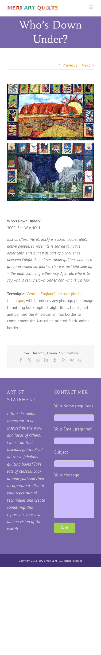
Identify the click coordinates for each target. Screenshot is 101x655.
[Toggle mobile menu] (91, 7)
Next (86, 65)
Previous (69, 65)
